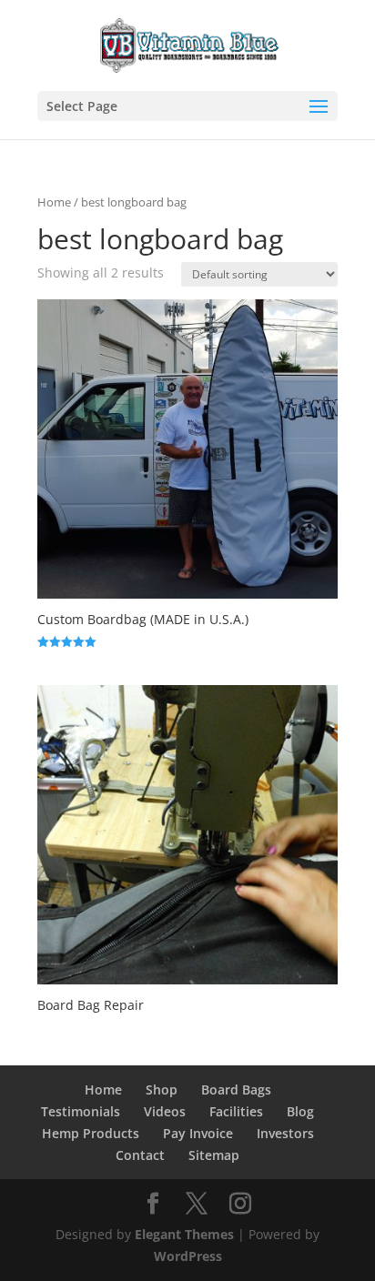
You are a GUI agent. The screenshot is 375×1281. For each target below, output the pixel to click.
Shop (161, 1089)
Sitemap (213, 1155)
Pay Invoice (198, 1133)
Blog (300, 1111)
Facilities (236, 1111)
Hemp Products (90, 1133)
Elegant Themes (184, 1234)
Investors (285, 1133)
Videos (165, 1111)
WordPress (188, 1256)
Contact (140, 1155)
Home (54, 202)
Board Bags (236, 1089)
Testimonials (80, 1111)
